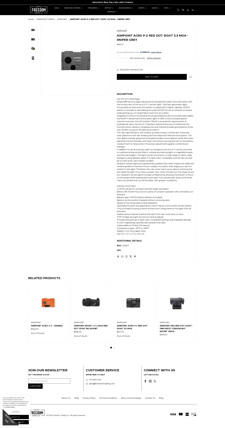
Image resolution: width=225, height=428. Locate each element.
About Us (66, 398)
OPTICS (108, 8)
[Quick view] (64, 287)
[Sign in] (188, 10)
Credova (128, 2)
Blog (161, 398)
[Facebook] (118, 256)
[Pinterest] (135, 256)
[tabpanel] (48, 313)
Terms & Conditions (108, 398)
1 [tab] (111, 347)
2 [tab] (114, 347)
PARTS (141, 8)
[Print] (126, 256)
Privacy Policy (89, 398)
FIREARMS (92, 8)
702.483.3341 (95, 380)
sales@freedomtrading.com (102, 384)
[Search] (178, 10)
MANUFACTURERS (72, 8)
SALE (57, 8)
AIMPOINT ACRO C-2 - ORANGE (47, 326)
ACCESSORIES (125, 8)
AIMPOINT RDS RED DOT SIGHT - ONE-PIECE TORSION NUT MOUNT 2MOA (176, 329)
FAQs (76, 398)
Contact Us (150, 398)
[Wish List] (64, 292)
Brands (111, 12)
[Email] (122, 256)
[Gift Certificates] (183, 10)
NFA (166, 8)
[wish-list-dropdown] (190, 77)
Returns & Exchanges (131, 398)
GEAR (154, 8)
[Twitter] (130, 256)
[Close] (19, 422)
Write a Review (154, 58)
